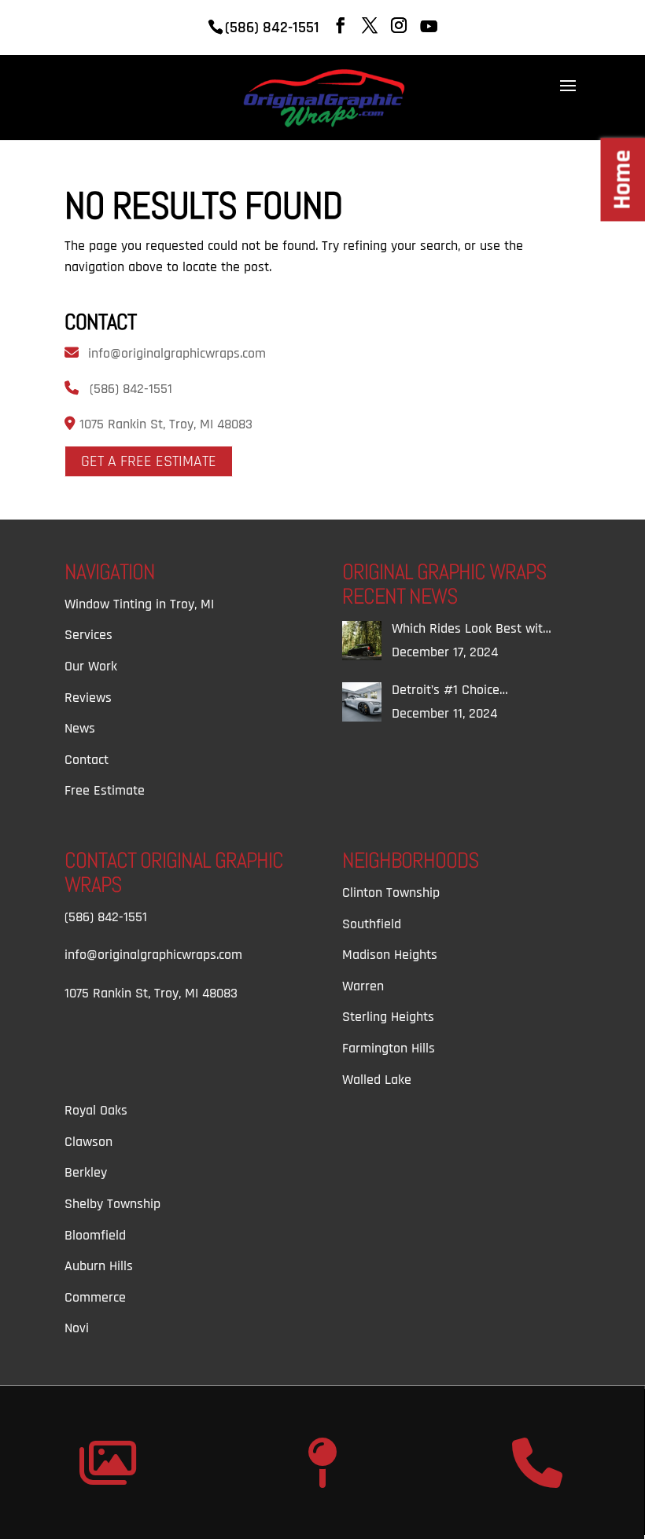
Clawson (88, 1142)
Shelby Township (112, 1204)
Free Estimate (104, 790)
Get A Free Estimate (148, 461)
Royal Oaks (95, 1110)
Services (88, 635)
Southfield (371, 924)
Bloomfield (95, 1235)
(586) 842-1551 (131, 389)
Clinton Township (391, 892)
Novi (76, 1328)
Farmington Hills (388, 1048)
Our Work (90, 666)
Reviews (88, 698)
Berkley (85, 1172)
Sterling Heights (388, 1017)
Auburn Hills (98, 1266)
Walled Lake (376, 1080)
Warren (363, 986)
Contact (86, 760)
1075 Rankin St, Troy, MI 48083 (164, 424)
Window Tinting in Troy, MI (139, 604)
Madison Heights (389, 955)
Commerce (95, 1297)
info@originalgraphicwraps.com (177, 353)
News (79, 728)
